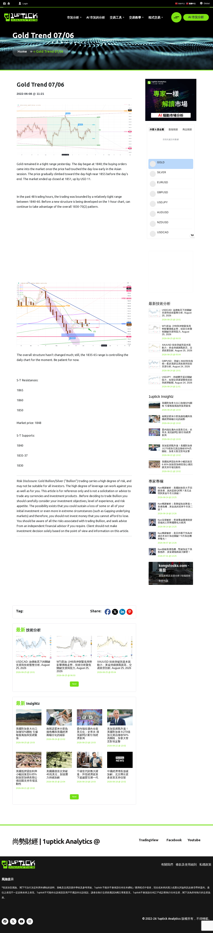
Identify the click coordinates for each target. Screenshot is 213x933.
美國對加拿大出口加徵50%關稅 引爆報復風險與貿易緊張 (177, 404)
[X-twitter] (13, 921)
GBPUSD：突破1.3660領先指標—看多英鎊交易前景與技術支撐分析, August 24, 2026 (177, 364)
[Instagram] (29, 921)
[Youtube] (21, 921)
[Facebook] (5, 921)
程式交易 (154, 17)
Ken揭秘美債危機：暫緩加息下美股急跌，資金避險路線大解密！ (175, 550)
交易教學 (135, 17)
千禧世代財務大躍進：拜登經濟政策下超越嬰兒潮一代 (87, 774)
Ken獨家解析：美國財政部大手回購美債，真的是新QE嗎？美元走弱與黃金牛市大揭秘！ (175, 490)
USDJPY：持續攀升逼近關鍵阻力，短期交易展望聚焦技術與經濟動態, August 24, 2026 (177, 380)
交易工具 (116, 17)
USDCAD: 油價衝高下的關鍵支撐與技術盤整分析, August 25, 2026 (33, 664)
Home (23, 51)
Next (74, 684)
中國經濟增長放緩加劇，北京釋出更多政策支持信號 (117, 774)
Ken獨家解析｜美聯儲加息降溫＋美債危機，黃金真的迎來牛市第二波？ (175, 506)
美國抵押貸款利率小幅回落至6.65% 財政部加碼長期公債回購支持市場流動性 (26, 777)
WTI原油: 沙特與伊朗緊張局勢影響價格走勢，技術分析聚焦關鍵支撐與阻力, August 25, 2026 (177, 330)
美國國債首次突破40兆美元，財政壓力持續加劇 (57, 774)
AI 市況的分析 (95, 17)
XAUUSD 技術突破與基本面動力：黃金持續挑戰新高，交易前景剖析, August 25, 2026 (114, 664)
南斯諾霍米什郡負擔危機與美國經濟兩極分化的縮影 (57, 731)
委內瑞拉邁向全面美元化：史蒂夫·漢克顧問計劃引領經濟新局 (177, 432)
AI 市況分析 (196, 17)
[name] (20, 17)
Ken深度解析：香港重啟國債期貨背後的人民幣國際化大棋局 (175, 521)
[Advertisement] (74, 249)
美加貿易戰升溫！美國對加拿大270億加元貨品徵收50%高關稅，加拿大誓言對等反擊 (118, 735)
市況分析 (73, 17)
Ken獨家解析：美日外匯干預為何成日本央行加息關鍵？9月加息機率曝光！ (175, 536)
